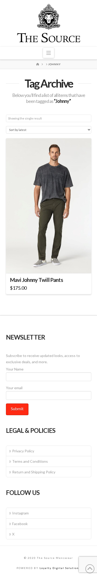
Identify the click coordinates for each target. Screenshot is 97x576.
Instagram (20, 513)
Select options (50, 264)
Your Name (15, 369)
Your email (14, 388)
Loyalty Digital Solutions (60, 568)
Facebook (20, 523)
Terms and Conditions (30, 461)
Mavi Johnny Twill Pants (36, 280)
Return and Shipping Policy (33, 472)
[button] (48, 53)
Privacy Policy (23, 451)
